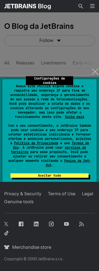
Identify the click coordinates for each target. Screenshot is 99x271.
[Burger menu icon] (92, 6)
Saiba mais (74, 117)
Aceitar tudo (49, 175)
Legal (87, 193)
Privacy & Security (22, 193)
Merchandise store (30, 247)
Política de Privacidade (36, 143)
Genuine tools (19, 201)
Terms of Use (61, 193)
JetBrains (46, 259)
